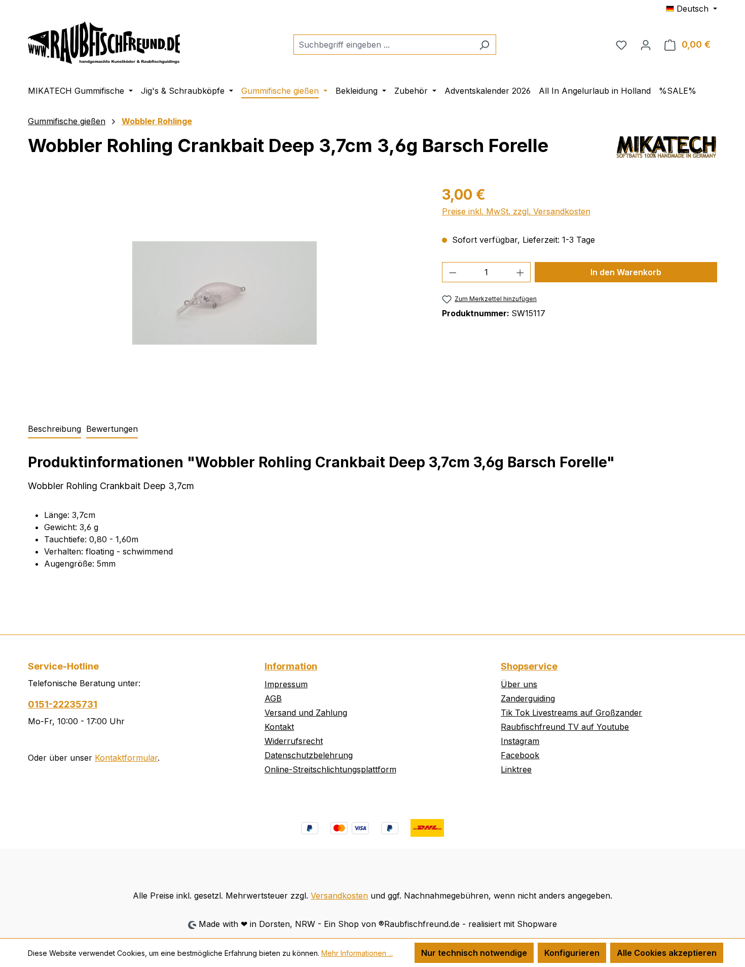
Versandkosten (339, 895)
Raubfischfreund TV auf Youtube (565, 727)
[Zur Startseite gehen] (104, 42)
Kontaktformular (126, 758)
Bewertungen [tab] (112, 429)
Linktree (516, 769)
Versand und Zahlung (306, 713)
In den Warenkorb (625, 272)
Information (291, 666)
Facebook (520, 755)
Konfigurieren (572, 953)
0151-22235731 (62, 704)
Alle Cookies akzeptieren (667, 953)
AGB (273, 698)
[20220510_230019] (224, 293)
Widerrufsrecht (294, 741)
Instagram (520, 741)
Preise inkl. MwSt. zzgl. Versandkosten (516, 211)
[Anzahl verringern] (452, 272)
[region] (225, 293)
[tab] (54, 429)
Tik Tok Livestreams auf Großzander (571, 713)
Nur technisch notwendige (474, 953)
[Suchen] (484, 44)
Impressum (286, 684)
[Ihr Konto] (646, 44)
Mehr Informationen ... (357, 953)
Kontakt (279, 727)
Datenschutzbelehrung (309, 755)
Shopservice (529, 666)
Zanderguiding (528, 698)
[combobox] (383, 44)
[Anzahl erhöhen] (520, 272)
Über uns (519, 684)
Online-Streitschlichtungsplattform (330, 769)
